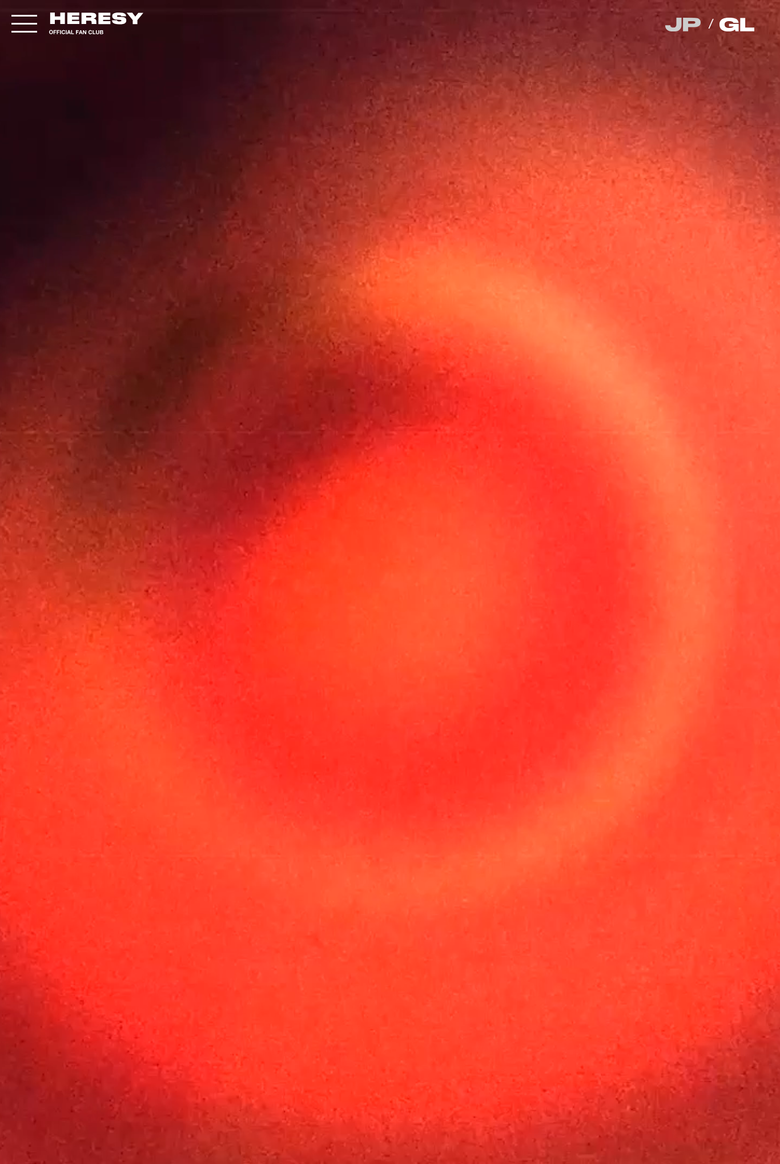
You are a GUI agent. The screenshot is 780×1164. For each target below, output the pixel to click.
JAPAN (683, 24)
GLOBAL (738, 24)
